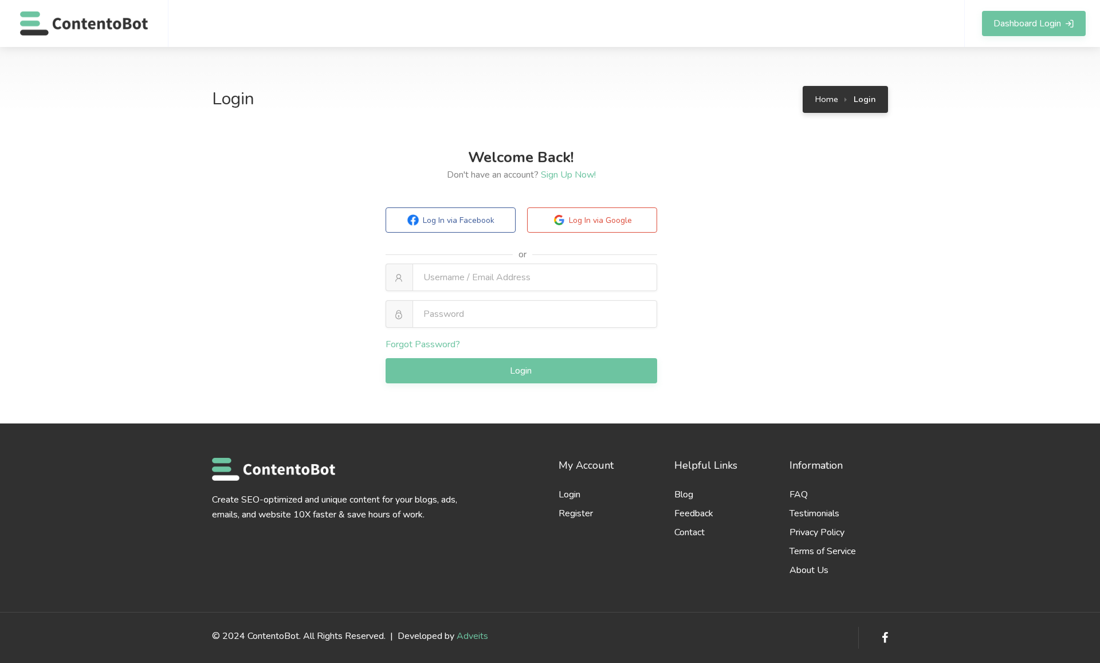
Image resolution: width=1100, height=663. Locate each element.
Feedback (693, 513)
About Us (808, 570)
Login (522, 370)
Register (576, 513)
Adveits (472, 636)
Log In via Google (600, 220)
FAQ (798, 494)
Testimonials (814, 513)
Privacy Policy (816, 532)
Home (826, 99)
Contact (689, 532)
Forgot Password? (423, 344)
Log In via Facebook (458, 220)
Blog (683, 494)
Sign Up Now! (568, 174)
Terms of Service (822, 551)
